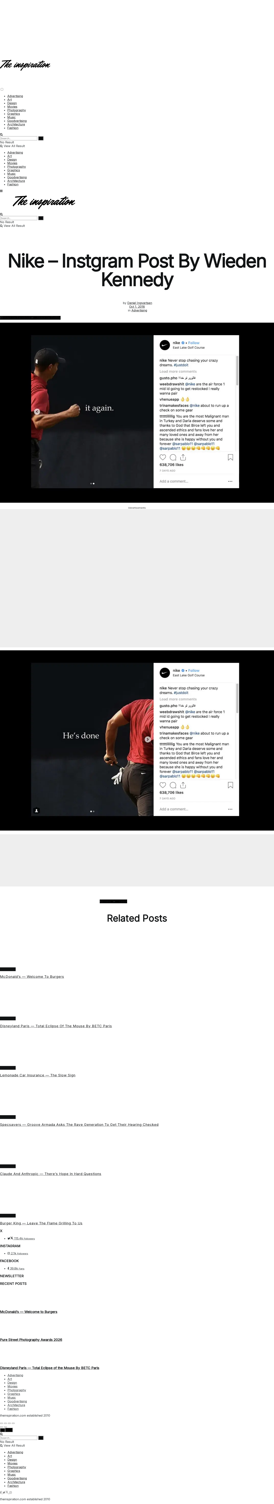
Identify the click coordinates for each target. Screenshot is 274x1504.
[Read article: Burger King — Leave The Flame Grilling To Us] (137, 1196)
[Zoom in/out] (13, 1423)
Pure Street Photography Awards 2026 (31, 1340)
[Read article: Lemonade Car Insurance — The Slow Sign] (137, 1049)
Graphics (13, 114)
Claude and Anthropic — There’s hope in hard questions (50, 1174)
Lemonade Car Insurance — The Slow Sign (37, 1075)
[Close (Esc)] (1, 1423)
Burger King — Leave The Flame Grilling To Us (41, 1223)
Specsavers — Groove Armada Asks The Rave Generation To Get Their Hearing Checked (79, 1124)
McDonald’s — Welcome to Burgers (32, 976)
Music (11, 117)
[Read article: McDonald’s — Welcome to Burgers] (137, 950)
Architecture (16, 124)
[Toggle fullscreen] (9, 1423)
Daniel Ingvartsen (139, 303)
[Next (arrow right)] (5, 1427)
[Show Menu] (1, 191)
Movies (12, 106)
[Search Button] (1, 134)
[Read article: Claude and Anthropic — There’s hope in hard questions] (137, 1147)
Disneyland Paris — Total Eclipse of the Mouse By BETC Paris (56, 1026)
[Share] (5, 1423)
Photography (16, 110)
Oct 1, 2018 (137, 306)
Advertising (15, 96)
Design (12, 103)
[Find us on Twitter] (6, 1492)
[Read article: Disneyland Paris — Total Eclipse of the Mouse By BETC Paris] (137, 999)
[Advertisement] (137, 26)
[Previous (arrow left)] (1, 1427)
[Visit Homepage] (25, 68)
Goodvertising (17, 121)
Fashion (12, 128)
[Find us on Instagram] (10, 1492)
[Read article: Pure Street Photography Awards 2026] (137, 1325)
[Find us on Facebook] (1, 1492)
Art (9, 99)
